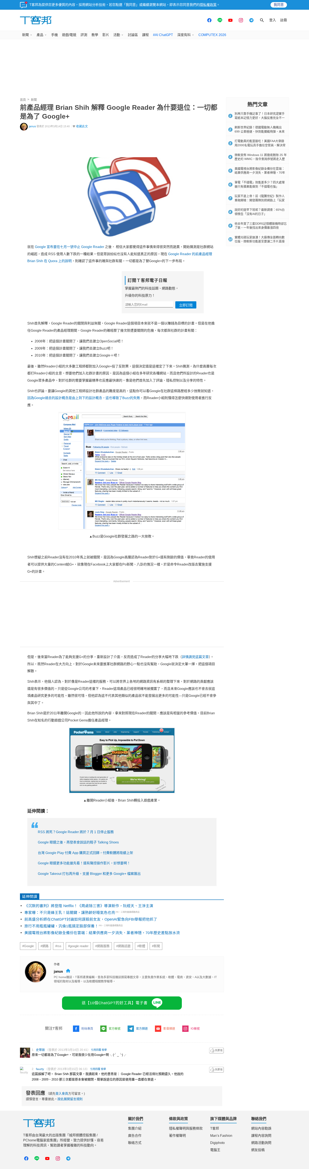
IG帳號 (195, 1028)
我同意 (279, 5)
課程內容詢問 (261, 1135)
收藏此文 (82, 126)
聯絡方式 (134, 1143)
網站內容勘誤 (261, 1128)
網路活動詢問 (261, 1143)
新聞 (25, 35)
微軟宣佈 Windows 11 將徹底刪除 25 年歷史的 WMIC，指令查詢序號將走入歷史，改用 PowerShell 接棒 (261, 159)
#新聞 (156, 946)
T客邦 (214, 1128)
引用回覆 (96, 1049)
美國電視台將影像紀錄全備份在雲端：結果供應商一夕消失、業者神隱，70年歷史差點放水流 (102, 933)
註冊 (283, 20)
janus (32, 126)
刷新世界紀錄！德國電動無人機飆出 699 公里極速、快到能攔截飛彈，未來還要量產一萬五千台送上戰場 (260, 131)
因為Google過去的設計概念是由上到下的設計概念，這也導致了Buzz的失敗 (83, 398)
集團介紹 (134, 1128)
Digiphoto (217, 1143)
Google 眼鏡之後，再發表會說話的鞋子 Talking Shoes (78, 842)
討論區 (133, 35)
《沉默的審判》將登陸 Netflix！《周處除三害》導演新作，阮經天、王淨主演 (88, 906)
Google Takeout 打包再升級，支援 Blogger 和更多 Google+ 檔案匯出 (89, 873)
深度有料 (184, 35)
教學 (94, 35)
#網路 (45, 946)
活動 (116, 35)
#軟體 (141, 946)
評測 (84, 35)
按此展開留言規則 (70, 1099)
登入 (272, 20)
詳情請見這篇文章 (195, 657)
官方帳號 (114, 1028)
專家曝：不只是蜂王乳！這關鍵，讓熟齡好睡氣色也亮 (69, 912)
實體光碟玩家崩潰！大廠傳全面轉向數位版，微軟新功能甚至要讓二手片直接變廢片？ (260, 241)
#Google (28, 946)
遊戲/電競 (69, 35)
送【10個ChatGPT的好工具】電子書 (115, 1003)
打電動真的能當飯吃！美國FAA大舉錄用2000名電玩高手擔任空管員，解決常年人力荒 (260, 145)
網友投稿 (258, 1150)
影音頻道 (169, 1028)
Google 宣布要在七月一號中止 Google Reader (69, 247)
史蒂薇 (40, 1049)
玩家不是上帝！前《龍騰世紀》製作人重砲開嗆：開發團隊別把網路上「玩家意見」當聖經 (260, 200)
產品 (40, 35)
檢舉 (104, 1049)
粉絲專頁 (87, 1028)
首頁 (23, 99)
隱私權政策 (208, 5)
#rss (58, 946)
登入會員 (61, 1093)
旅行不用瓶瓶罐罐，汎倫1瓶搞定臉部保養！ (61, 926)
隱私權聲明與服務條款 (186, 1128)
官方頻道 (142, 1028)
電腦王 (215, 1150)
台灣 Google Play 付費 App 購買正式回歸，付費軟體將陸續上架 (85, 853)
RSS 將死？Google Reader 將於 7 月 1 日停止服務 (76, 832)
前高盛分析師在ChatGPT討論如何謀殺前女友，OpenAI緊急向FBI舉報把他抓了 (90, 919)
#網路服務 (102, 946)
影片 (105, 35)
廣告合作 (134, 1135)
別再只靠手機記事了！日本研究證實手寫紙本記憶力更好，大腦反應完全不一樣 (260, 117)
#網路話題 (123, 946)
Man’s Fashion (221, 1135)
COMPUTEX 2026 (212, 35)
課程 (145, 35)
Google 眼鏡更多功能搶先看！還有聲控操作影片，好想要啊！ (84, 863)
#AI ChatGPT (163, 35)
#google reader (78, 946)
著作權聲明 (177, 1135)
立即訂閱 (186, 305)
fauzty (40, 1069)
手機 (54, 35)
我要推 (216, 1051)
